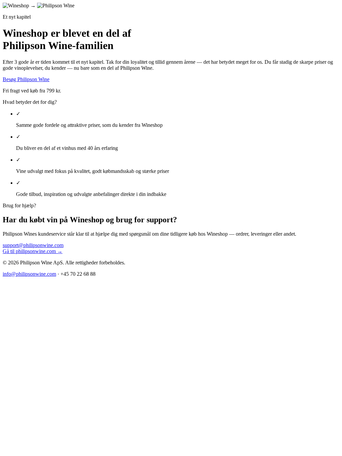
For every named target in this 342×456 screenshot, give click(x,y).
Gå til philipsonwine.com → (32, 251)
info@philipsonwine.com (29, 274)
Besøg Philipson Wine (26, 79)
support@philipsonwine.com (33, 245)
